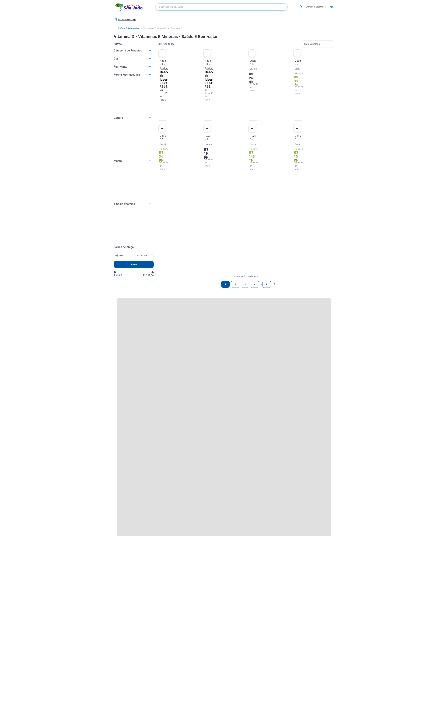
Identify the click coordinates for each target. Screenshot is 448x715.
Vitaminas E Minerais (154, 28)
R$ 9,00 (118, 275)
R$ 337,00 (148, 275)
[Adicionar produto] (162, 53)
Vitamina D (176, 28)
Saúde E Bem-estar (128, 28)
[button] (134, 50)
